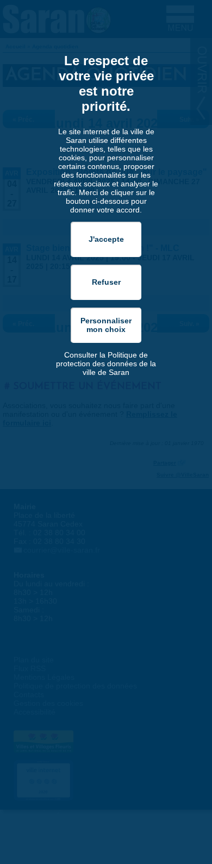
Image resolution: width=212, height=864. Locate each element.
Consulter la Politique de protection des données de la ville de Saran (106, 363)
